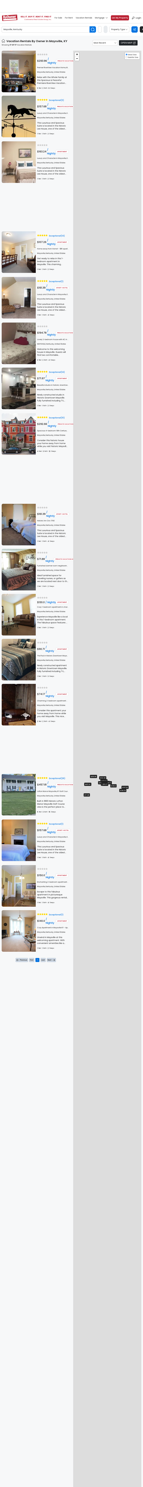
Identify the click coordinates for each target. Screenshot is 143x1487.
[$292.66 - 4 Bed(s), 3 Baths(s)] (105, 786)
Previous (23, 960)
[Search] (93, 29)
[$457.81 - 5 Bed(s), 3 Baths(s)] (89, 787)
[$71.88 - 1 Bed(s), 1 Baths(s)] (88, 797)
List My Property (120, 17)
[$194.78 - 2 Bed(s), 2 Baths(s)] (124, 793)
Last (43, 960)
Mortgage (99, 17)
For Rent (69, 17)
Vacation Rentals (84, 17)
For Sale (58, 17)
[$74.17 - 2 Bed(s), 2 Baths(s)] (106, 787)
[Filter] (134, 29)
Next (50, 960)
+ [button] (77, 54)
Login (138, 17)
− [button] (77, 58)
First (32, 960)
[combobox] (105, 43)
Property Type (118, 29)
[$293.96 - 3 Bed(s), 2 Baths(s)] (94, 779)
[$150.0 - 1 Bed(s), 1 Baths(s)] (115, 788)
